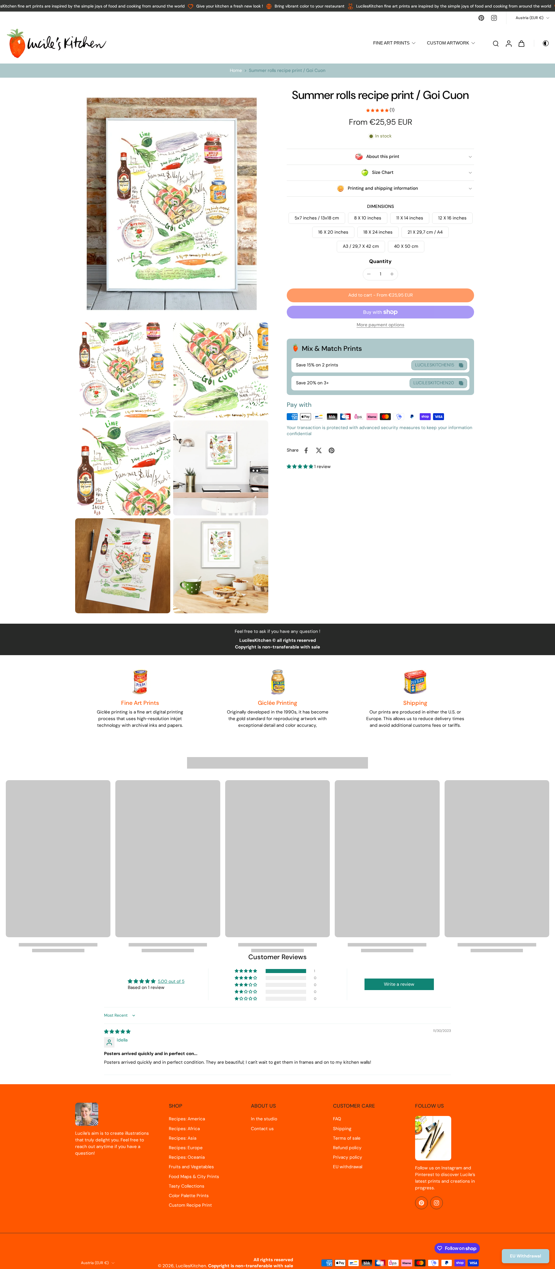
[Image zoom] (171, 204)
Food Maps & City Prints (194, 1176)
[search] (495, 43)
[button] (380, 295)
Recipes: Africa (184, 1129)
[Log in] (508, 43)
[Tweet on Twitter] (318, 450)
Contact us (262, 1129)
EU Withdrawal (525, 1256)
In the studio (264, 1119)
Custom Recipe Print (190, 1205)
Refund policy (347, 1148)
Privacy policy (347, 1157)
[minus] (369, 274)
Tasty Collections (186, 1186)
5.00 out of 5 (171, 981)
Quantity (380, 261)
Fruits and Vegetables (191, 1167)
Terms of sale (346, 1138)
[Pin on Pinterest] (331, 450)
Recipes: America (187, 1119)
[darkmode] (541, 43)
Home (236, 70)
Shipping (342, 1129)
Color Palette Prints (189, 1196)
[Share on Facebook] (306, 450)
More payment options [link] (380, 325)
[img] (117, 1032)
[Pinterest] (481, 18)
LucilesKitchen (191, 1266)
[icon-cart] (521, 43)
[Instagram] (494, 18)
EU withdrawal (347, 1167)
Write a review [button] (399, 984)
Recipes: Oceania (187, 1157)
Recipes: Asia (182, 1138)
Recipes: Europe (186, 1148)
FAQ (337, 1119)
